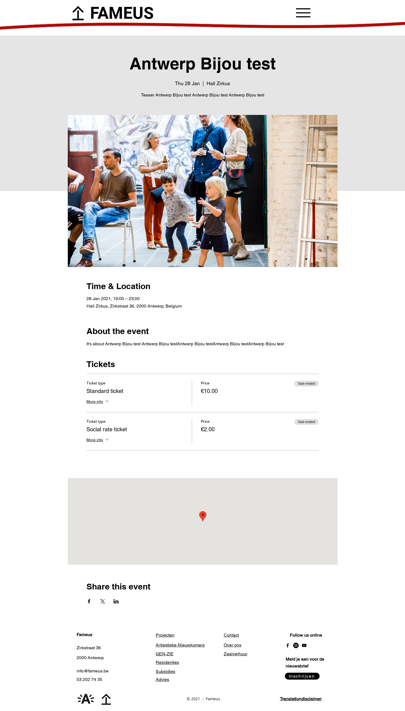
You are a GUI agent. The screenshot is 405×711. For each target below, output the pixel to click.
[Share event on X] (102, 601)
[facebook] (287, 645)
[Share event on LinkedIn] (116, 601)
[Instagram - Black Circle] (296, 645)
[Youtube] (304, 645)
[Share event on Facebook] (89, 601)
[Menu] (303, 12)
